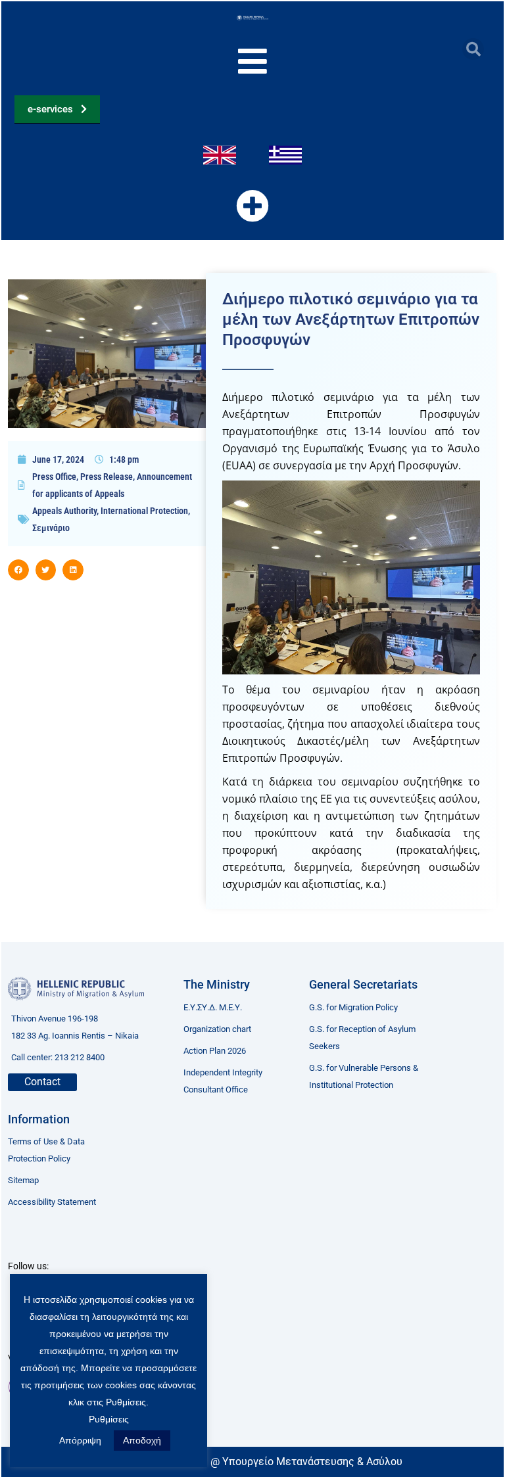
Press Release (106, 476)
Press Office (54, 476)
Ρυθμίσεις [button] (109, 1419)
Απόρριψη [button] (80, 1440)
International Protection (144, 510)
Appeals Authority (64, 510)
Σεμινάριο (51, 528)
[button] (473, 49)
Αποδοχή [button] (142, 1440)
